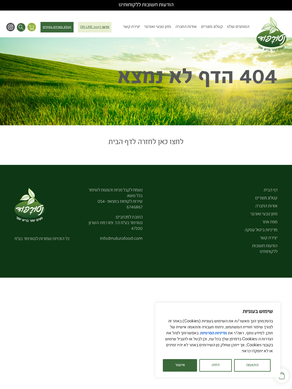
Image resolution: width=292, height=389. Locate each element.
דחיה (216, 365)
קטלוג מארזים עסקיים (57, 27)
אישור (180, 365)
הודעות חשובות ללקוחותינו (146, 5)
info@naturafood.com (121, 238)
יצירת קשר (131, 27)
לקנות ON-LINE (94, 27)
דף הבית (270, 190)
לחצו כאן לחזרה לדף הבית (146, 142)
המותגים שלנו (238, 27)
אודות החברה (186, 27)
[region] (218, 340)
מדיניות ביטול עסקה (261, 230)
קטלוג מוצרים (212, 27)
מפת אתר (269, 222)
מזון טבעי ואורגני (157, 27)
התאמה (252, 365)
